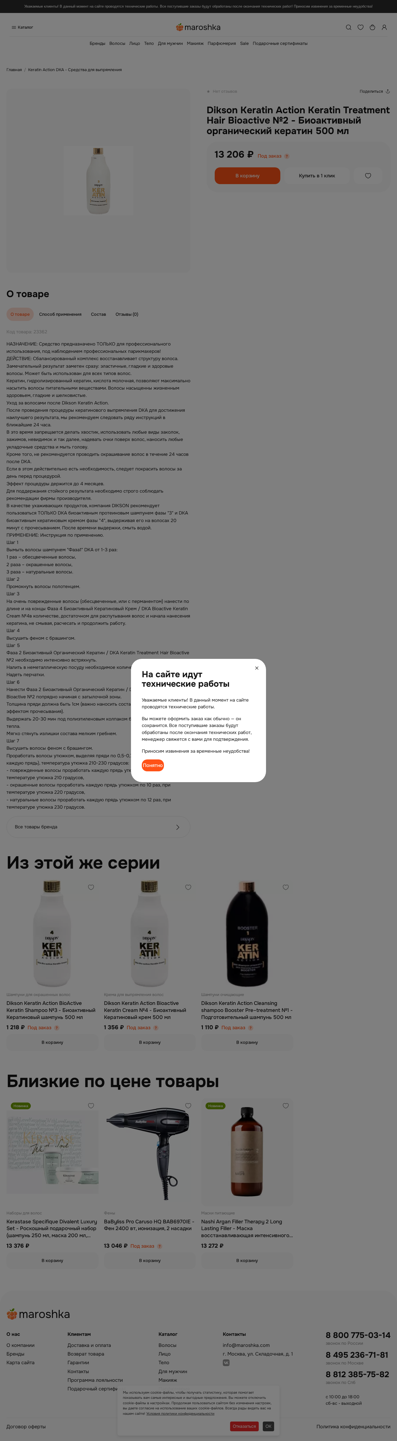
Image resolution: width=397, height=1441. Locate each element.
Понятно (153, 765)
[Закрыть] (257, 668)
